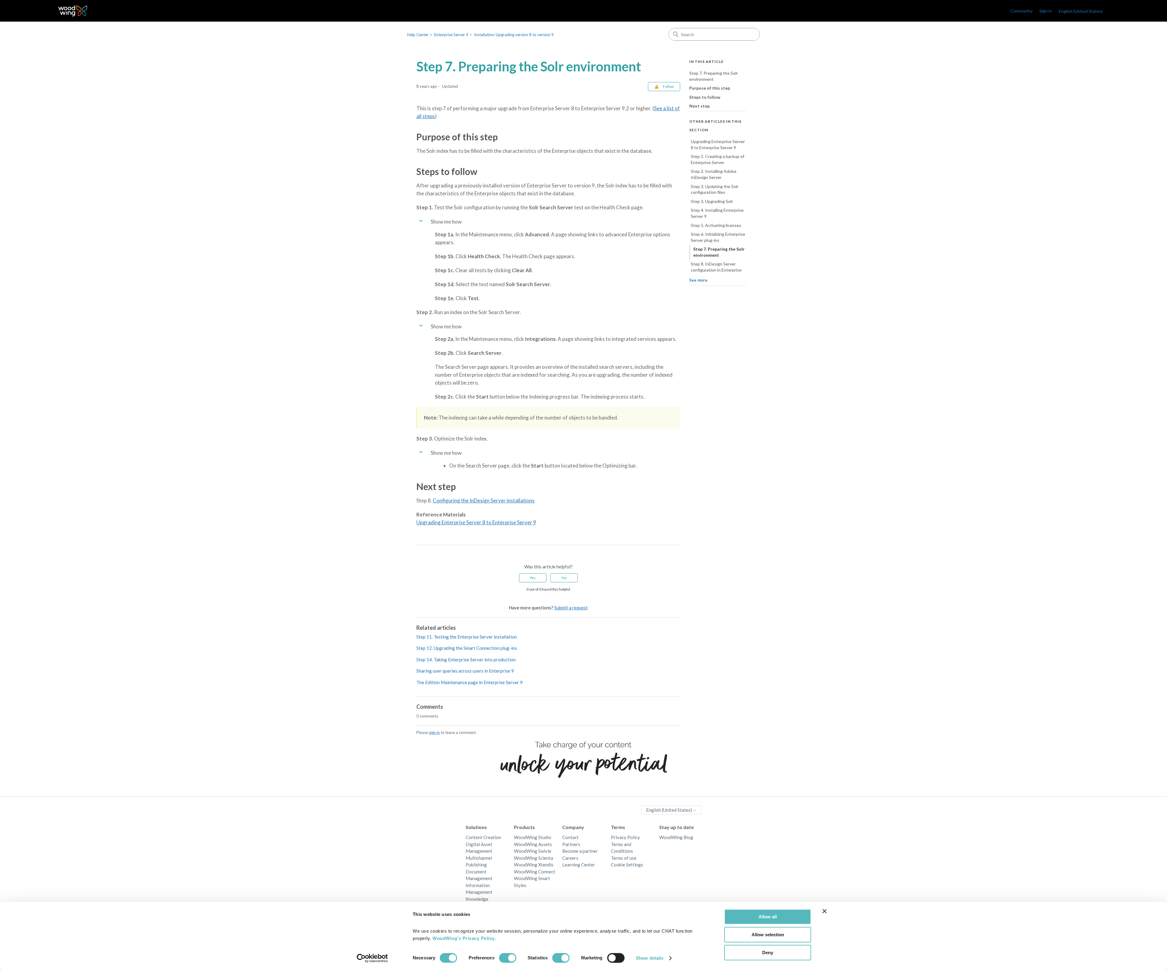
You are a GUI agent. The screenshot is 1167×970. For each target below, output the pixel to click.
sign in (434, 732)
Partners (571, 844)
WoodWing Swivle (532, 851)
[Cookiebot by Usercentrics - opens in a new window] (372, 958)
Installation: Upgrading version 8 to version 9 (514, 34)
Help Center (418, 34)
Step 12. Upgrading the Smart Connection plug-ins (466, 648)
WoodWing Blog (676, 837)
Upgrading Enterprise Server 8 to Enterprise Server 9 (476, 522)
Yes (532, 577)
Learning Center (578, 864)
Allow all (768, 916)
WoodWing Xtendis (533, 864)
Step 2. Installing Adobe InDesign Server (713, 174)
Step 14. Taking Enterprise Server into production (466, 659)
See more (698, 280)
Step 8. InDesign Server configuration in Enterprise (716, 266)
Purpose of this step (709, 88)
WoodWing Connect (534, 871)
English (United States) (669, 810)
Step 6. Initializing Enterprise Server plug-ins (718, 237)
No (564, 577)
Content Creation (483, 837)
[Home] (72, 10)
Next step (699, 105)
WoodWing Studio (532, 837)
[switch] (507, 958)
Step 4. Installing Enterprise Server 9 (717, 213)
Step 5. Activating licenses (716, 225)
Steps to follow (704, 97)
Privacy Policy (625, 837)
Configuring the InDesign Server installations (484, 500)
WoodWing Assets (533, 844)
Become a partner (580, 851)
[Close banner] (824, 911)
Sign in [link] (1045, 10)
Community (1021, 10)
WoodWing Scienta (533, 858)
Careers (570, 858)
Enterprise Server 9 (451, 34)
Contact (570, 837)
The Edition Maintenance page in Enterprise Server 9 (469, 682)
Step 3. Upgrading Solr (712, 201)
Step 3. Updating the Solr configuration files (714, 189)
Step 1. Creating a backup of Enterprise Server (717, 159)
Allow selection (768, 934)
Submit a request (571, 607)
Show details (649, 958)
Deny (767, 952)
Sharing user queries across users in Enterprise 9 (465, 671)
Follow (668, 86)
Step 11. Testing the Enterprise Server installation (466, 636)
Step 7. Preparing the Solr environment (713, 76)
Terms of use (623, 858)
